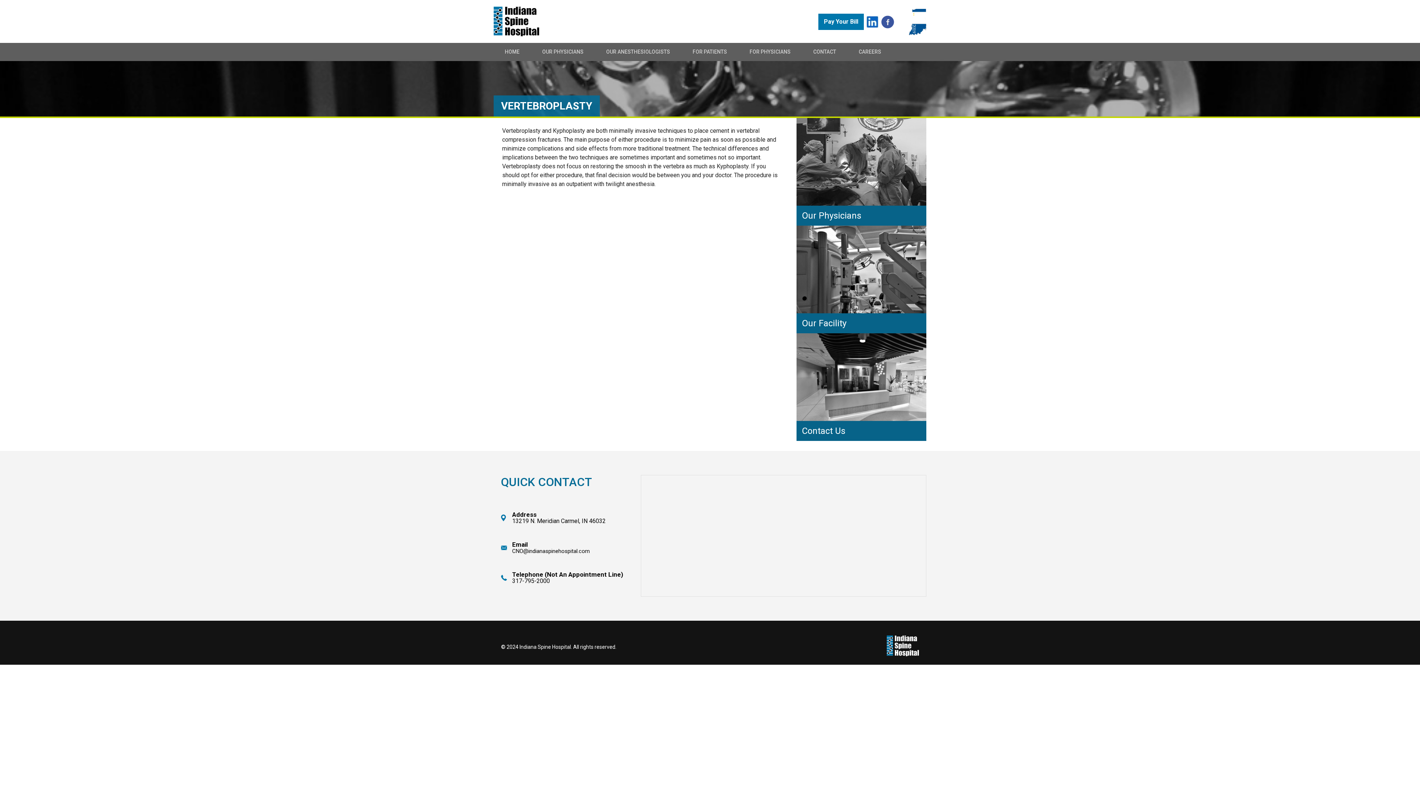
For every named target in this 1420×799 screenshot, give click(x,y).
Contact (824, 52)
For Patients (710, 52)
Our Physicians (563, 52)
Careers (870, 52)
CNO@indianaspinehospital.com (551, 551)
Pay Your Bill (841, 21)
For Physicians (770, 52)
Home (512, 52)
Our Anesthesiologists (638, 52)
